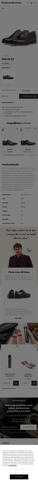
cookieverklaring (12, 465)
